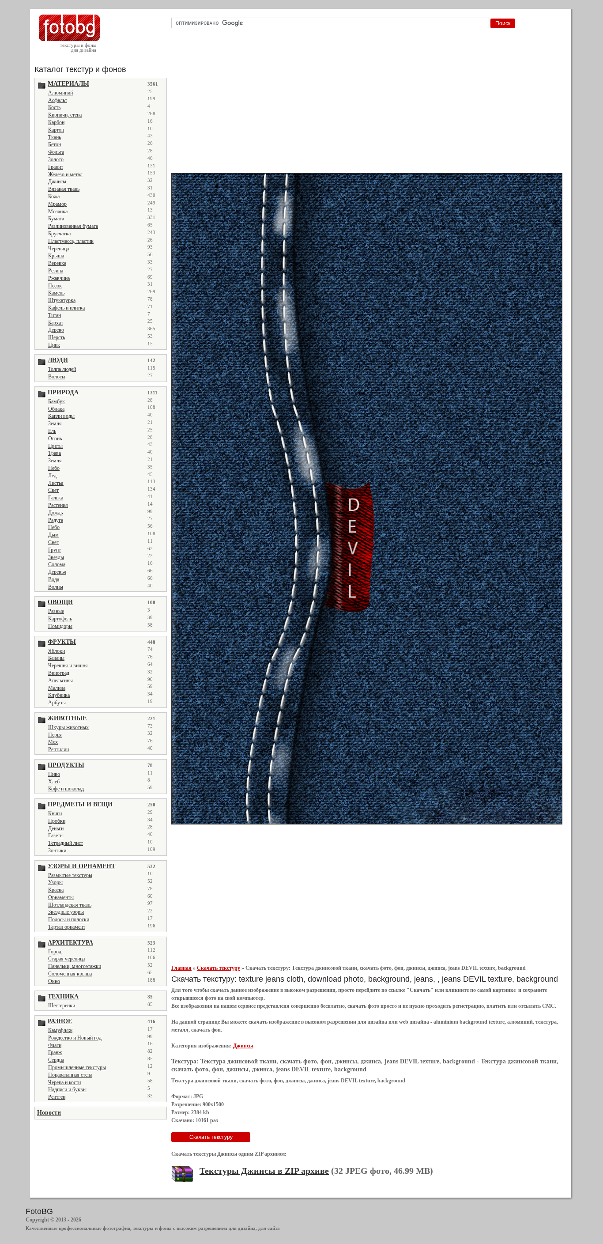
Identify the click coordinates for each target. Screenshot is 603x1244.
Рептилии (58, 749)
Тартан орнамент (66, 927)
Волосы (56, 377)
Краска (56, 890)
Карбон (56, 122)
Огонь (55, 438)
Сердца (56, 1060)
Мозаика (58, 211)
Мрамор (57, 204)
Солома (56, 564)
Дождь (55, 513)
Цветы (55, 446)
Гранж (55, 1052)
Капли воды (61, 416)
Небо (54, 468)
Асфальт (57, 100)
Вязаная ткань (63, 189)
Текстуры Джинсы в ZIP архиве (264, 1171)
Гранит (55, 167)
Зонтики (57, 850)
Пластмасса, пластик (71, 241)
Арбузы (57, 703)
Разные (56, 611)
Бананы (56, 658)
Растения (58, 505)
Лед (52, 476)
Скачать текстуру (218, 968)
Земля (55, 423)
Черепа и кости (64, 1082)
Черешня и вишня (68, 665)
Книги (55, 813)
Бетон (54, 144)
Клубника (59, 695)
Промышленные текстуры (77, 1067)
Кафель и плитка (66, 308)
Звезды (56, 557)
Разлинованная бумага (73, 226)
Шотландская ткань (69, 905)
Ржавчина (59, 278)
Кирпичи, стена (65, 115)
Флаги (54, 1045)
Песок (55, 286)
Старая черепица (66, 959)
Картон (56, 130)
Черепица (58, 249)
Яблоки (56, 651)
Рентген (56, 1097)
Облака (56, 409)
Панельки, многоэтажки (74, 966)
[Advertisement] (368, 103)
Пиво (54, 774)
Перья (55, 735)
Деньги (56, 828)
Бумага (56, 219)
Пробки (56, 821)
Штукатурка (61, 300)
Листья (56, 483)
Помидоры (60, 626)
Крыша (56, 256)
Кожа (54, 196)
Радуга (55, 520)
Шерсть (56, 337)
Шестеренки (61, 1005)
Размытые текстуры (70, 875)
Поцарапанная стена (70, 1075)
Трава (54, 453)
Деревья (57, 572)
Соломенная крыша (70, 974)
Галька (55, 498)
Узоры (55, 882)
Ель (52, 431)
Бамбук (56, 401)
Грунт (54, 550)
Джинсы (57, 181)
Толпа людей (62, 369)
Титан (54, 315)
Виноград (58, 673)
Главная (181, 968)
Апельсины (60, 680)
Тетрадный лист (65, 843)
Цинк (54, 345)
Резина (55, 271)
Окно (54, 981)
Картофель (60, 619)
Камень (56, 293)
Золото (56, 159)
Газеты (56, 835)
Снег (53, 542)
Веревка (57, 263)
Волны (55, 587)
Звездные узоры (66, 912)
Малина (56, 688)
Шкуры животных (68, 727)
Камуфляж (60, 1030)
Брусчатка (59, 234)
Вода (53, 579)
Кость (54, 107)
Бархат (55, 323)
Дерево (56, 330)
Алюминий (60, 93)
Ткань (54, 137)
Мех (53, 742)
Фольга (56, 152)
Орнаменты (61, 897)
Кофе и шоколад (66, 789)
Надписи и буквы (67, 1089)
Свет (53, 490)
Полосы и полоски (68, 919)
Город (54, 952)
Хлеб (54, 782)
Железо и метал (65, 174)
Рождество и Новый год (75, 1038)
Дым (53, 535)
